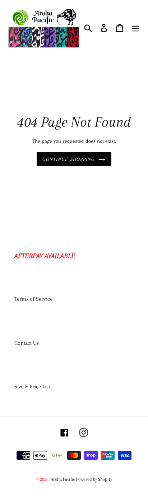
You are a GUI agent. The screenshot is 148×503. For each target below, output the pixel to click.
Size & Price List (32, 386)
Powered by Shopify (94, 479)
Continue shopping (68, 159)
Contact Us (26, 343)
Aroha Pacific (63, 479)
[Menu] (135, 27)
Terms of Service (33, 299)
